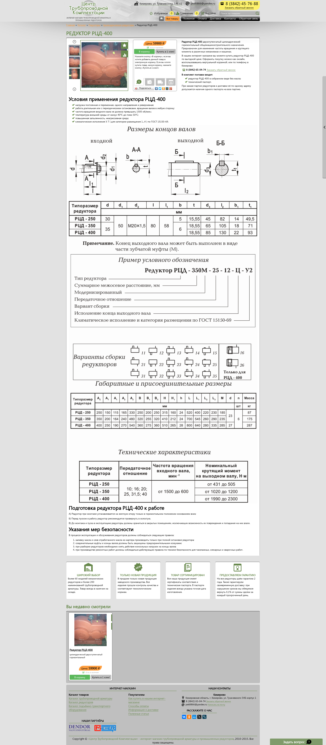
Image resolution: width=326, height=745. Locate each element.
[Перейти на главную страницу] (161, 18)
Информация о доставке (143, 709)
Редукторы (94, 25)
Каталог (82, 25)
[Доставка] (160, 81)
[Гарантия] (171, 81)
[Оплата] (149, 81)
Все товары (172, 18)
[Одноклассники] (163, 87)
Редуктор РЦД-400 (81, 650)
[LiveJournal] (204, 717)
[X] (199, 717)
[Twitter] (160, 87)
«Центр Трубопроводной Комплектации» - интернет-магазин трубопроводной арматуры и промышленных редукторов (161, 738)
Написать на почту (216, 704)
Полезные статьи (138, 713)
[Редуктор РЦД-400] (90, 629)
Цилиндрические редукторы (118, 25)
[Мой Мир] (167, 87)
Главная (70, 25)
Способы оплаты (138, 706)
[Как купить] (138, 81)
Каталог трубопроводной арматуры (90, 698)
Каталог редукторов (81, 702)
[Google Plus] (171, 87)
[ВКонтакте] (156, 87)
